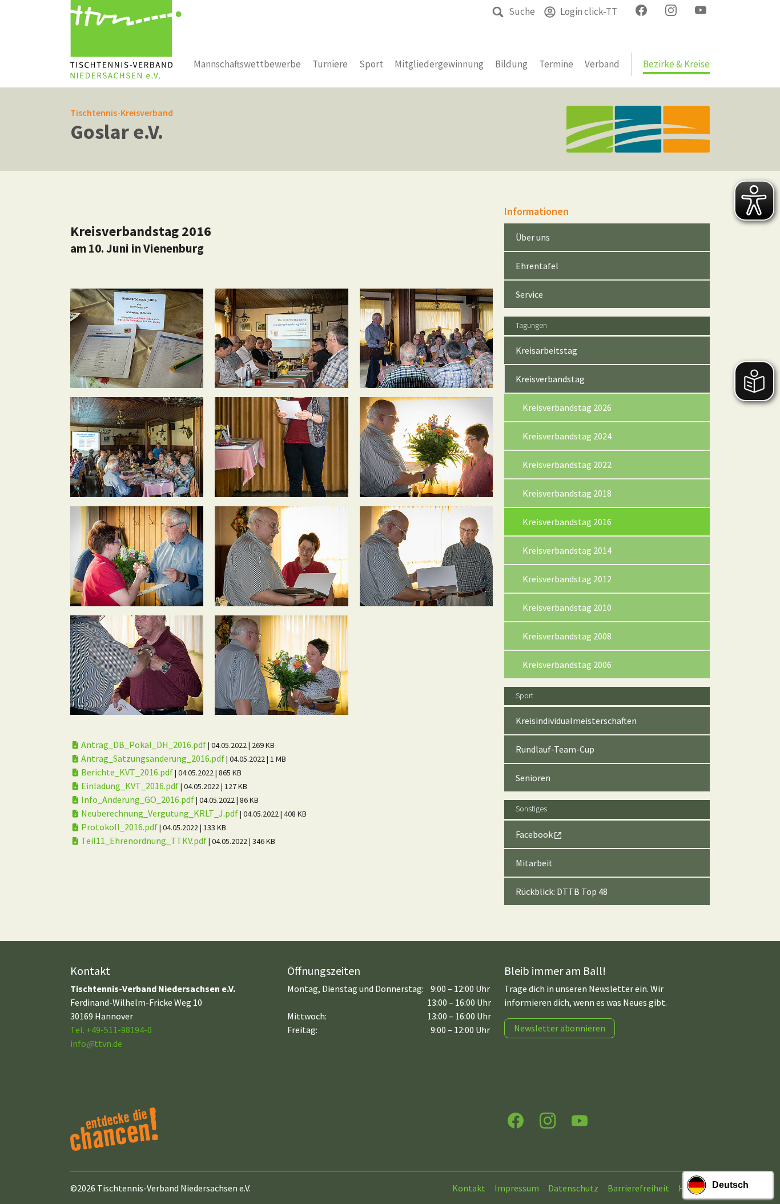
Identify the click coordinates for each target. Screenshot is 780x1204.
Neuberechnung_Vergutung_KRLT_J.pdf (159, 813)
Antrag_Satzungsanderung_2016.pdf (152, 758)
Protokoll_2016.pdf (119, 827)
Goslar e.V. (116, 132)
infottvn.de (96, 1043)
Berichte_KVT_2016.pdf (127, 772)
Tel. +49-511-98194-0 (111, 1029)
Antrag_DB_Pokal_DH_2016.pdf (143, 744)
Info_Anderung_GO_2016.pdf (137, 799)
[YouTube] (579, 1120)
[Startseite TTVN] (126, 43)
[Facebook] (515, 1120)
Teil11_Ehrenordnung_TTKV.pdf (143, 840)
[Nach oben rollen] (760, 1150)
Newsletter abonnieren (559, 1028)
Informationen (536, 211)
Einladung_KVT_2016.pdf (129, 785)
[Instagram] (547, 1120)
